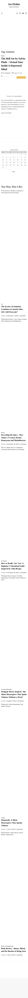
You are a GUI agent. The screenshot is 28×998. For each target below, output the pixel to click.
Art (2, 304)
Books (3, 56)
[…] (16, 109)
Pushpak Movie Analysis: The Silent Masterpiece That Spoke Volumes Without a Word (14, 694)
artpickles (7, 73)
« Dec (13, 171)
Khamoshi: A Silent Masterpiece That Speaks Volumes (11, 823)
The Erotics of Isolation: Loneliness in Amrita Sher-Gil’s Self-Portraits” (12, 309)
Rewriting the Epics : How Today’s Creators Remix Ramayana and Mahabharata (13, 437)
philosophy (9, 689)
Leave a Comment (6, 113)
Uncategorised (9, 946)
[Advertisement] (14, 31)
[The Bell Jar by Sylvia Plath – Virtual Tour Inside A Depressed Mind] (14, 76)
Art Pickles (14, 4)
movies (3, 689)
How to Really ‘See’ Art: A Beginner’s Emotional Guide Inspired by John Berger (13, 566)
